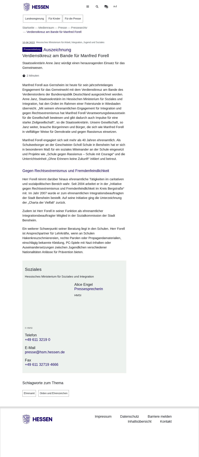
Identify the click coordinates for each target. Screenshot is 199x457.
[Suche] (97, 6)
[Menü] (87, 6)
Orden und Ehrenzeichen (53, 393)
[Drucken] (68, 76)
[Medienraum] (106, 6)
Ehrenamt (29, 393)
